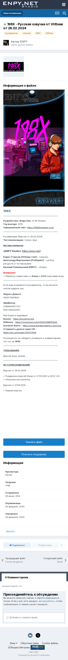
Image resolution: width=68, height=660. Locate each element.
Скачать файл (34, 442)
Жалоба (10, 531)
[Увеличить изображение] (34, 148)
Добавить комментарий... (24, 617)
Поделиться (18, 545)
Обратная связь (29, 643)
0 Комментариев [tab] (16, 577)
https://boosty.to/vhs (23, 319)
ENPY (23, 41)
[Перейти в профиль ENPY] (6, 43)
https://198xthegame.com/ (40, 227)
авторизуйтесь (47, 601)
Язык (13, 643)
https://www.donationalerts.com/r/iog (42, 325)
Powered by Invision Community (34, 655)
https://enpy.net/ (31, 251)
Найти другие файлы (22, 44)
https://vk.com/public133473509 (19, 332)
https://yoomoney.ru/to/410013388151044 (36, 322)
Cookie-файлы (50, 643)
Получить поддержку (34, 454)
